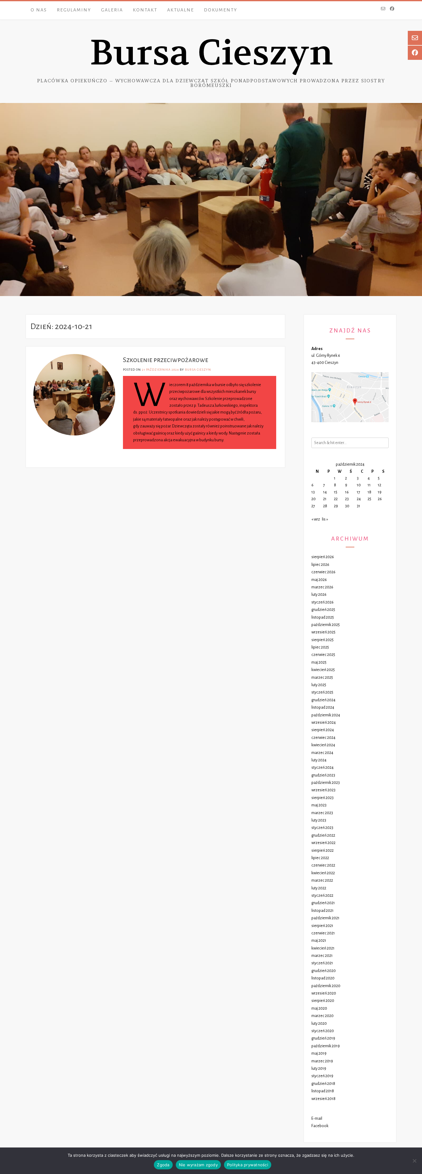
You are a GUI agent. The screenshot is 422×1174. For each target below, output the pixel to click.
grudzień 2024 (323, 700)
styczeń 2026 (322, 602)
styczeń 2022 (322, 895)
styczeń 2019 (322, 1076)
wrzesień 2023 (323, 790)
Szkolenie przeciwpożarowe (165, 360)
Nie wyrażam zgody (198, 1164)
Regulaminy (74, 9)
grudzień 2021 (323, 903)
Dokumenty (220, 9)
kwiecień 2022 (323, 873)
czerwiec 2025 (323, 655)
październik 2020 (325, 986)
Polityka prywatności (247, 1164)
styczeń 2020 (322, 1031)
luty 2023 (318, 820)
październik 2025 (325, 625)
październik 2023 (325, 783)
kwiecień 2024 (323, 745)
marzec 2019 (322, 1061)
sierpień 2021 (322, 926)
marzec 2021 (322, 956)
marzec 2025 (322, 677)
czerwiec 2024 (323, 737)
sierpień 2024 (322, 730)
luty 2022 (318, 888)
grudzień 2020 (323, 971)
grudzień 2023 (323, 775)
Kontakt (145, 9)
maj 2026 (319, 580)
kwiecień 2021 (323, 948)
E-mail (316, 1118)
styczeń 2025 (322, 692)
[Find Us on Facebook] (392, 9)
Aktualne (180, 9)
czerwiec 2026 (323, 572)
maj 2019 (319, 1053)
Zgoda (163, 1164)
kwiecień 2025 (323, 670)
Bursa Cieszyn (211, 53)
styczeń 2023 (322, 828)
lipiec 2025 (320, 647)
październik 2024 (325, 715)
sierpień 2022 (322, 850)
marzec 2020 (322, 1016)
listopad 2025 (322, 617)
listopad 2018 (322, 1091)
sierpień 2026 (322, 557)
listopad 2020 (323, 978)
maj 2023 (319, 805)
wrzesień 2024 (323, 722)
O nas (39, 9)
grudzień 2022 (323, 835)
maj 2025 (319, 662)
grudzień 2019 (323, 1038)
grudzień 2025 (323, 610)
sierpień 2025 (322, 640)
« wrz (315, 519)
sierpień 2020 (322, 1001)
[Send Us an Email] (383, 9)
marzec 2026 (322, 587)
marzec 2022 (322, 880)
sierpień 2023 (322, 798)
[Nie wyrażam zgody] (414, 1161)
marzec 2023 (322, 813)
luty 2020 (319, 1023)
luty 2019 (318, 1068)
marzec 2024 (322, 753)
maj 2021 (318, 940)
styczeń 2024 (322, 767)
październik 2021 (325, 918)
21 (325, 499)
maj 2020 (319, 1008)
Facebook (319, 1126)
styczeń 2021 (322, 963)
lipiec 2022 (320, 858)
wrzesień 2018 (323, 1099)
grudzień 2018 (323, 1083)
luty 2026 (319, 594)
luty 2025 (318, 685)
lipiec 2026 (320, 564)
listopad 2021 (322, 910)
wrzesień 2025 (323, 632)
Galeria (112, 9)
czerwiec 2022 (323, 865)
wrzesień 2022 (323, 843)
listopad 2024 (322, 707)
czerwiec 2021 (323, 933)
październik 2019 (325, 1046)
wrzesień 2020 (323, 993)
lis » (325, 519)
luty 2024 (319, 760)
